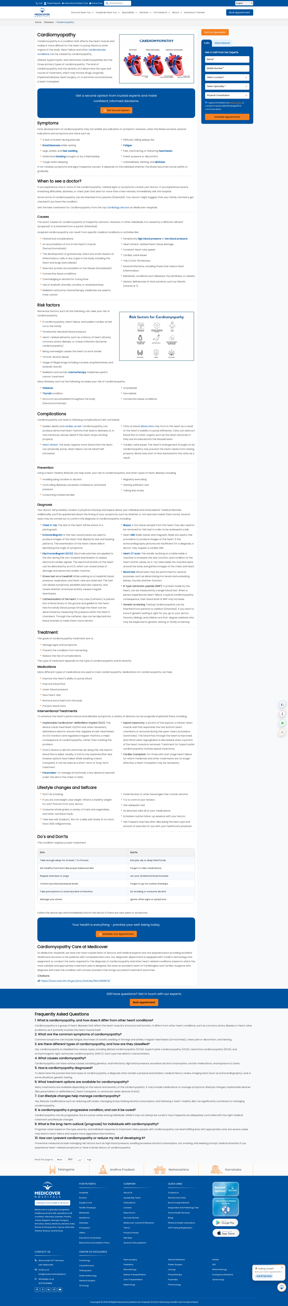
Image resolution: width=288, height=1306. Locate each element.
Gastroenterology (88, 1275)
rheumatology (219, 1269)
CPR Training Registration (180, 1227)
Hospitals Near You (106, 12)
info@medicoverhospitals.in (52, 1274)
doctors (83, 1197)
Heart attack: (50, 444)
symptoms (84, 1217)
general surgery (87, 1280)
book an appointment (178, 1202)
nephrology (129, 1284)
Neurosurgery (130, 1259)
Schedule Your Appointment (118, 933)
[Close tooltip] (282, 1267)
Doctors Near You (81, 12)
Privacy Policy (236, 102)
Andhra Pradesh (122, 1169)
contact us (173, 1192)
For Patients (161, 12)
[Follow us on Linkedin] (48, 1289)
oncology (84, 1285)
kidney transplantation (135, 1274)
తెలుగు (60, 1159)
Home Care (96, 3)
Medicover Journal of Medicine (139, 1222)
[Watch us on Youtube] (60, 1289)
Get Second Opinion (117, 110)
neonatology (130, 1269)
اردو (79, 1159)
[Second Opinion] (282, 713)
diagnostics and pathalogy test (183, 1207)
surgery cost (85, 1202)
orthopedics (85, 1270)
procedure (84, 1227)
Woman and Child (177, 1197)
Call (40, 3)
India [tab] (206, 43)
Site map (128, 1237)
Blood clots (147, 426)
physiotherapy (175, 1274)
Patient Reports (53, 3)
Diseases (49, 22)
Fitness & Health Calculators (181, 1222)
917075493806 (45, 1283)
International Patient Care (76, 3)
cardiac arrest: (73, 426)
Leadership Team (132, 1197)
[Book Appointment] (282, 704)
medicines (84, 1212)
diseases (83, 1222)
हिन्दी (70, 1159)
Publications (129, 1202)
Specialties (128, 12)
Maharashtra (179, 1169)
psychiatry (173, 1279)
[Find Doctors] (282, 732)
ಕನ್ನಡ (89, 1159)
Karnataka (233, 1169)
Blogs (170, 1217)
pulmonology (174, 1284)
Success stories (131, 1217)
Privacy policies (131, 1232)
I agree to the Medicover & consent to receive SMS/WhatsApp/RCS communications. (224, 105)
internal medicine (176, 1259)
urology (172, 1269)
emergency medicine (222, 1274)
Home (38, 22)
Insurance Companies (90, 1237)
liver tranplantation (133, 1279)
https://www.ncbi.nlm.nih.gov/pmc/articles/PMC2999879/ (75, 981)
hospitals (83, 1192)
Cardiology (84, 1260)
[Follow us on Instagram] (54, 1289)
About (176, 12)
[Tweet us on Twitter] (42, 1289)
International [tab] (222, 43)
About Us (128, 1192)
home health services (179, 1212)
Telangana (66, 1169)
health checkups (87, 1207)
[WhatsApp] (282, 723)
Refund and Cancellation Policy (94, 1242)
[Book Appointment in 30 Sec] (281, 1287)
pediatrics (128, 1264)
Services (144, 12)
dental (215, 1259)
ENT (214, 1264)
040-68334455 (46, 1264)
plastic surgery (175, 1264)
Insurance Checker (194, 12)
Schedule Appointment (227, 116)
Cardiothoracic (86, 1265)
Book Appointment (239, 12)
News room (129, 1212)
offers (82, 1232)
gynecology (218, 1279)
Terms (127, 1227)
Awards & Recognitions (135, 1242)
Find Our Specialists (215, 32)
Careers (128, 1207)
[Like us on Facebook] (37, 1289)
